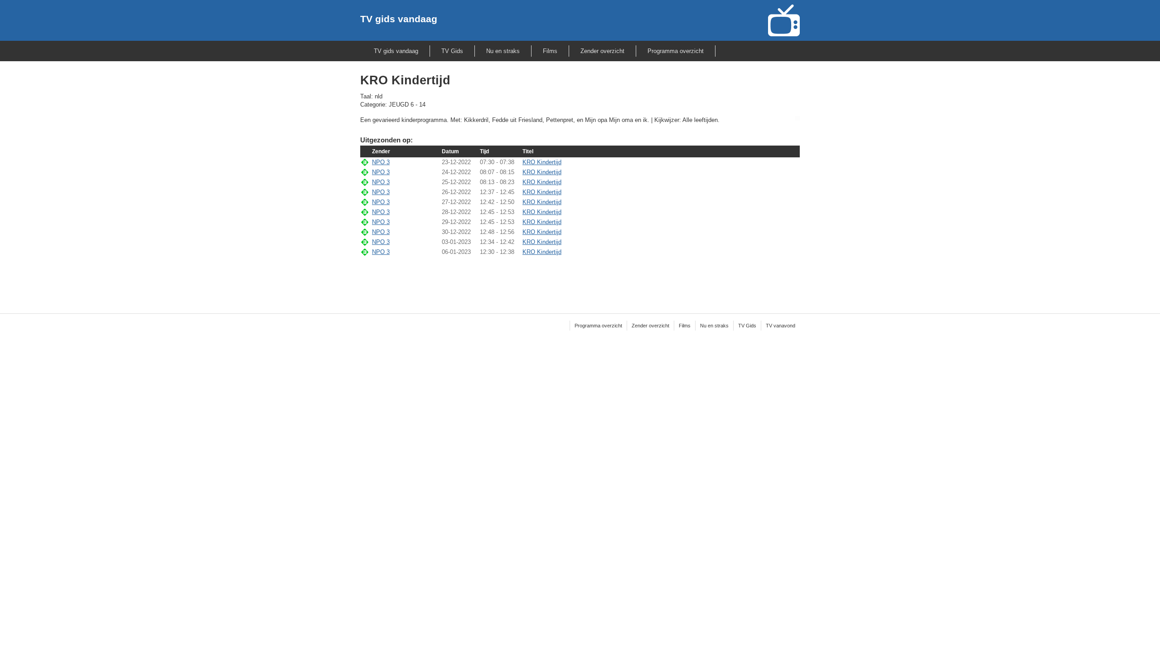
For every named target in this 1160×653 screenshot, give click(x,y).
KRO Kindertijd (541, 162)
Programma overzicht (676, 51)
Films (550, 51)
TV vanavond (780, 325)
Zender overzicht (602, 51)
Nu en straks (503, 51)
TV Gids (452, 51)
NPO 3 (381, 162)
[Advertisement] (580, 278)
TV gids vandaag (398, 19)
